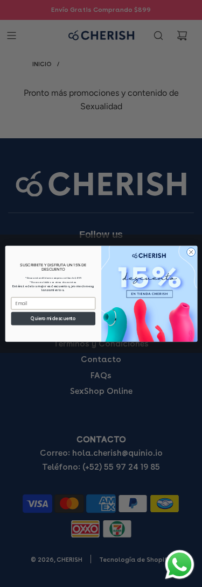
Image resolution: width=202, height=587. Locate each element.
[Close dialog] (190, 251)
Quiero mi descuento (52, 318)
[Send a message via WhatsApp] (180, 565)
